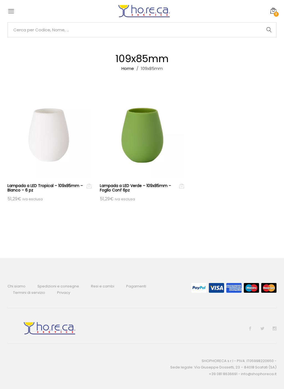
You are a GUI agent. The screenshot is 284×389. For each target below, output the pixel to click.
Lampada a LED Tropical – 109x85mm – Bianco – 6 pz (45, 188)
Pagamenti (136, 286)
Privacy (63, 292)
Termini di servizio (29, 292)
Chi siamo (16, 286)
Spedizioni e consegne (58, 286)
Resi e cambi (102, 286)
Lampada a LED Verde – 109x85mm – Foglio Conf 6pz (135, 188)
